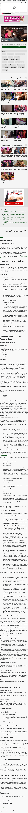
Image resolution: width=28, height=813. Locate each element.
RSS (10, 231)
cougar (11, 56)
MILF (5, 54)
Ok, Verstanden (8, 5)
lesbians (11, 62)
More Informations (17, 5)
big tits (5, 56)
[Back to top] (25, 811)
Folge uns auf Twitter (17, 231)
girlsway (12, 59)
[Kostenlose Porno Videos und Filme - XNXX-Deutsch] (10, 12)
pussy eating (21, 64)
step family (21, 67)
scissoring (14, 67)
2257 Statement (17, 230)
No (3, 807)
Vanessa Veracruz (21, 54)
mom (22, 62)
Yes (3, 805)
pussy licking (6, 67)
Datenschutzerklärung (7, 230)
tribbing (5, 70)
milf (17, 62)
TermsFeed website (4, 455)
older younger (13, 64)
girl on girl (6, 59)
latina (18, 59)
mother (5, 64)
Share (4, 51)
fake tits (17, 56)
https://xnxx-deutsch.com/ (8, 327)
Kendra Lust (11, 54)
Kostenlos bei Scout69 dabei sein (14, 46)
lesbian (5, 62)
